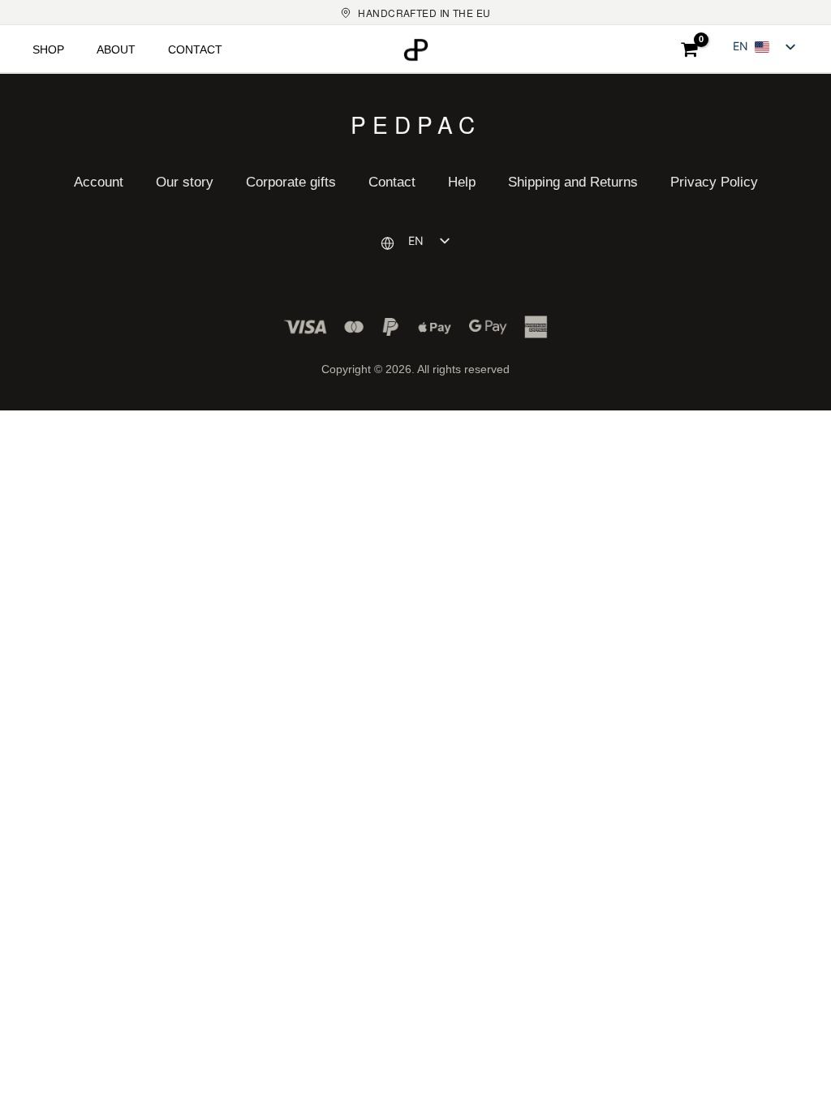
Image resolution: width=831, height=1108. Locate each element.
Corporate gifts (291, 182)
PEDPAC (416, 121)
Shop (48, 49)
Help (462, 182)
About (116, 49)
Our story (184, 182)
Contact (195, 49)
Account (98, 182)
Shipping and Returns (573, 182)
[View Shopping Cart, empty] (689, 49)
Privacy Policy (714, 182)
